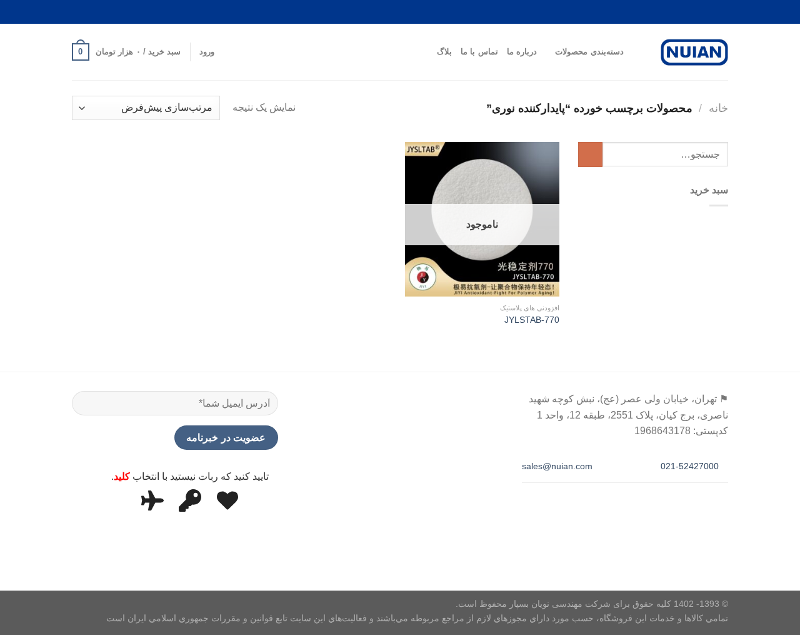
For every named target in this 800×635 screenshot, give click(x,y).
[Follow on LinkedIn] (83, 11)
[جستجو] (637, 52)
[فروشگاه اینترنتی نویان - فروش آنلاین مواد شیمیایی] (694, 52)
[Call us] (108, 11)
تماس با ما (479, 51)
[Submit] (590, 154)
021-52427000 (691, 466)
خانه (718, 107)
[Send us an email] (131, 11)
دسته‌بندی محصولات (589, 51)
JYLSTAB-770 (531, 320)
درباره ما (522, 51)
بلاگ (444, 51)
